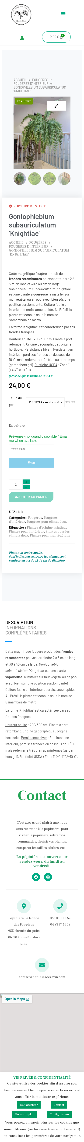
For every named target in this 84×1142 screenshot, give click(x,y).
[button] (63, 14)
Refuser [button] (59, 1105)
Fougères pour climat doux (47, 522)
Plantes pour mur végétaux (50, 535)
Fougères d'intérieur (31, 84)
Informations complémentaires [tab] (26, 630)
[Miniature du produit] (56, 106)
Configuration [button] (59, 1114)
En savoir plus (24, 1114)
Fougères (40, 80)
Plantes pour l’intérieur (26, 532)
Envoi (31, 463)
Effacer (70, 402)
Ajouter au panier (31, 497)
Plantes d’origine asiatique (47, 528)
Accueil (20, 80)
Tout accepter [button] (29, 1105)
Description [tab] (19, 622)
